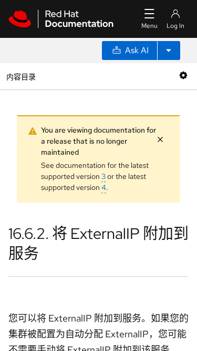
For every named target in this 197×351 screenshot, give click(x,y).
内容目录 (21, 76)
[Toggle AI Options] (168, 50)
